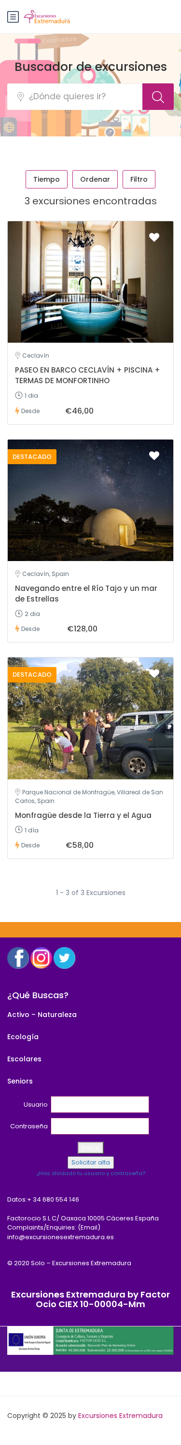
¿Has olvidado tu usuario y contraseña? (90, 1173)
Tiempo (46, 179)
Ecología (23, 1037)
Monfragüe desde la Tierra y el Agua (83, 815)
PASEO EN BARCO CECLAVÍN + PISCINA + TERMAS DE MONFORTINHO (87, 375)
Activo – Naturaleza (42, 1014)
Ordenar (95, 179)
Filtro (139, 179)
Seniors (20, 1081)
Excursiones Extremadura (120, 1415)
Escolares (24, 1059)
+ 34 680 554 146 (53, 1199)
